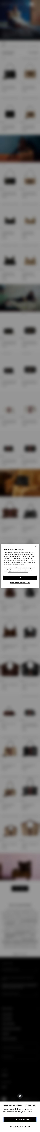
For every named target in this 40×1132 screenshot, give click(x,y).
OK (20, 577)
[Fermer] (35, 546)
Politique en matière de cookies (18, 572)
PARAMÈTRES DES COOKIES (20, 583)
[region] (20, 566)
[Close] (20, 1096)
